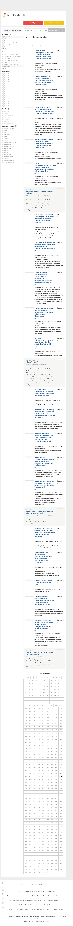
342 (26, 789)
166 (43, 727)
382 (43, 801)
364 (43, 795)
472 (43, 832)
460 (30, 829)
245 (34, 754)
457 (56, 826)
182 (34, 733)
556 (56, 860)
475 (56, 832)
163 (30, 727)
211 (43, 742)
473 (48, 832)
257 (48, 758)
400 (43, 807)
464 (48, 829)
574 (56, 866)
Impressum (63, 916)
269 (61, 761)
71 (44, 696)
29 (51, 683)
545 (48, 857)
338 (48, 786)
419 (48, 813)
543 (39, 857)
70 (40, 696)
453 (39, 826)
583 (56, 869)
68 (32, 696)
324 (26, 782)
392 (48, 804)
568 (30, 866)
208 (30, 742)
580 (43, 869)
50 (47, 689)
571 (43, 866)
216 (26, 745)
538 (56, 854)
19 (55, 680)
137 (34, 717)
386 (61, 801)
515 (34, 848)
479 (34, 835)
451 (30, 826)
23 (29, 683)
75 (58, 696)
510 (52, 844)
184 (43, 733)
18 (51, 680)
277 (56, 764)
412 (56, 810)
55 (25, 693)
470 (34, 832)
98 (62, 702)
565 (56, 863)
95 (51, 702)
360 (26, 795)
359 (61, 792)
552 (39, 860)
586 (30, 872)
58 (36, 693)
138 (39, 717)
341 (61, 786)
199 (30, 739)
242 (61, 751)
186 (52, 733)
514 (30, 848)
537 (52, 854)
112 (43, 708)
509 (48, 844)
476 (61, 832)
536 (48, 854)
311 (48, 776)
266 (48, 761)
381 (39, 801)
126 (26, 714)
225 (26, 748)
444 (39, 823)
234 (26, 751)
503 (61, 841)
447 (52, 823)
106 (56, 705)
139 (43, 717)
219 (39, 745)
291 (39, 770)
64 (58, 693)
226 (30, 748)
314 (61, 776)
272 (34, 764)
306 (26, 776)
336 (39, 786)
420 (52, 813)
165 (39, 727)
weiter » (44, 872)
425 (34, 816)
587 (34, 872)
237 (39, 751)
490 (43, 838)
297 (26, 773)
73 (51, 696)
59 (40, 693)
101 (34, 705)
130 (43, 714)
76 (62, 696)
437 (48, 820)
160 (56, 723)
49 (44, 689)
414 (26, 813)
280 (30, 767)
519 (52, 848)
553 (43, 860)
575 (61, 866)
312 (52, 776)
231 (52, 748)
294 (52, 770)
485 (61, 835)
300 (39, 773)
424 (30, 816)
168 (52, 727)
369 (26, 798)
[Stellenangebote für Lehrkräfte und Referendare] (36, 883)
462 (39, 829)
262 (30, 761)
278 (61, 764)
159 (52, 723)
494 (61, 838)
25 (36, 683)
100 (29, 705)
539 (61, 854)
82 (44, 699)
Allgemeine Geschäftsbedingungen (27, 916)
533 (34, 854)
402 (52, 807)
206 (61, 739)
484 (56, 835)
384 (52, 801)
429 (52, 816)
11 (25, 680)
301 (43, 773)
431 (61, 816)
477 (26, 835)
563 (48, 863)
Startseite (10, 916)
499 (43, 841)
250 (56, 754)
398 (34, 807)
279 (26, 767)
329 (48, 782)
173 (34, 730)
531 (26, 854)
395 (61, 804)
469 (30, 832)
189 (26, 736)
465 (52, 829)
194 (48, 736)
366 (52, 795)
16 (44, 680)
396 (26, 807)
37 (40, 686)
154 (30, 723)
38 (44, 686)
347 (48, 789)
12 (29, 680)
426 (39, 816)
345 (39, 789)
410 (48, 810)
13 (32, 680)
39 (47, 686)
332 (61, 782)
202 (43, 739)
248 (48, 754)
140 (48, 717)
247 (43, 754)
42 (58, 686)
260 (61, 758)
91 (36, 702)
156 (39, 723)
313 (56, 776)
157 (43, 723)
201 (39, 739)
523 (30, 851)
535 (43, 854)
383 (48, 801)
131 (48, 714)
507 (39, 844)
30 (55, 683)
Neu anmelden (55, 23)
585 (26, 872)
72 (47, 696)
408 (39, 810)
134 (61, 714)
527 (48, 851)
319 (43, 779)
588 (39, 872)
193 (43, 736)
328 (43, 782)
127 (30, 714)
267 (52, 761)
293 (48, 770)
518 (48, 848)
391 (43, 804)
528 (52, 851)
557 (61, 860)
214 (56, 742)
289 (30, 770)
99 (25, 705)
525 (39, 851)
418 (43, 813)
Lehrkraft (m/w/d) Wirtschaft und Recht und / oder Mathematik (39, 653)
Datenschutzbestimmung (49, 916)
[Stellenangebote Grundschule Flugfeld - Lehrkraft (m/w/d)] (60, 359)
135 (26, 717)
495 (26, 841)
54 (62, 689)
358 (56, 792)
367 (56, 795)
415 (30, 813)
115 (56, 708)
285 (52, 767)
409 (43, 810)
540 (26, 857)
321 (52, 779)
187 (56, 733)
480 (39, 835)
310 (43, 776)
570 (39, 866)
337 (43, 786)
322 (56, 779)
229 (43, 748)
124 (56, 711)
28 (47, 683)
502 (56, 841)
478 (30, 835)
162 (26, 727)
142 (56, 717)
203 (48, 739)
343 (30, 789)
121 (43, 711)
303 (52, 773)
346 (43, 789)
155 (34, 723)
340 (56, 786)
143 (61, 717)
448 (56, 823)
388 (30, 804)
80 (36, 699)
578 (34, 869)
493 (56, 838)
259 (56, 758)
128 (34, 714)
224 (61, 745)
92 (40, 702)
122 (48, 711)
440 (61, 820)
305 (61, 773)
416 (34, 813)
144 (26, 720)
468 (26, 832)
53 (58, 689)
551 (34, 860)
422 (61, 813)
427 (43, 816)
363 (39, 795)
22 (25, 683)
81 (40, 699)
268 (56, 761)
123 (52, 711)
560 (34, 863)
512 (61, 844)
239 (48, 751)
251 (61, 754)
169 (56, 727)
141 (52, 717)
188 (61, 733)
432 (26, 820)
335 (34, 786)
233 (61, 748)
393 (52, 804)
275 (48, 764)
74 (55, 696)
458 (61, 826)
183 (39, 733)
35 (32, 686)
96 (55, 702)
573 (52, 866)
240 (52, 751)
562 (43, 863)
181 (30, 733)
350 (61, 789)
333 (26, 786)
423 (26, 816)
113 (48, 708)
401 (48, 807)
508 (43, 844)
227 (34, 748)
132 (52, 714)
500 (48, 841)
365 (48, 795)
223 (56, 745)
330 (52, 782)
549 (26, 860)
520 (56, 848)
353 (34, 792)
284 (48, 767)
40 (51, 686)
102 (38, 705)
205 (56, 739)
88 (25, 702)
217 (30, 745)
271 (30, 764)
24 (32, 683)
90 (32, 702)
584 (61, 869)
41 (55, 686)
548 (61, 857)
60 (44, 693)
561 (39, 863)
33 (25, 686)
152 (61, 720)
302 (48, 773)
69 (36, 696)
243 (26, 754)
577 (30, 869)
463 (43, 829)
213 (52, 742)
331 (56, 782)
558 (26, 863)
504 (26, 844)
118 (30, 711)
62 (51, 693)
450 (26, 826)
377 (61, 798)
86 (58, 699)
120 (39, 711)
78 (29, 699)
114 (52, 708)
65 (62, 693)
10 (59, 677)
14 (36, 680)
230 (48, 748)
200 (34, 739)
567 (26, 866)
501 (52, 841)
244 (30, 754)
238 (43, 751)
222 (52, 745)
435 (39, 820)
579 (39, 869)
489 (39, 838)
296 (61, 770)
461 (34, 829)
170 (61, 727)
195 (52, 736)
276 (52, 764)
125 (61, 711)
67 (29, 696)
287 (61, 767)
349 (56, 789)
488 (34, 838)
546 (52, 857)
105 (51, 705)
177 (52, 730)
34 (29, 686)
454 (43, 826)
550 (30, 860)
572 (48, 866)
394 (56, 804)
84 (51, 699)
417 (39, 813)
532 (30, 854)
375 (52, 798)
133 (56, 714)
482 (48, 835)
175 (43, 730)
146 (34, 720)
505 (30, 844)
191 (34, 736)
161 (61, 723)
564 (52, 863)
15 (40, 680)
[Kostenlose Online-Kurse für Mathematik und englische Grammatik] (36, 889)
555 (52, 860)
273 (39, 764)
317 (34, 779)
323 (61, 779)
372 (39, 798)
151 (56, 720)
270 (26, 764)
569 (34, 866)
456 (52, 826)
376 (56, 798)
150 (52, 720)
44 (25, 689)
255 (39, 758)
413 (61, 810)
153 (26, 723)
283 (43, 767)
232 (56, 748)
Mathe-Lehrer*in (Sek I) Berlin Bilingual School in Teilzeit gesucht (40, 512)
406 (30, 810)
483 (52, 835)
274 (43, 764)
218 (34, 745)
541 (30, 857)
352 (30, 792)
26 (40, 683)
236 (34, 751)
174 (39, 730)
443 (34, 823)
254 (34, 758)
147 (39, 720)
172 (30, 730)
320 (48, 779)
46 (32, 689)
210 (39, 742)
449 (61, 823)
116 (61, 708)
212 (48, 742)
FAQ (36, 918)
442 (30, 823)
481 (43, 835)
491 (48, 838)
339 (52, 786)
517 (43, 848)
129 (39, 714)
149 (48, 720)
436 (43, 820)
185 (48, 733)
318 (39, 779)
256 (43, 758)
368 (61, 795)
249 (52, 754)
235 (30, 751)
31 (58, 683)
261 (26, 761)
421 (56, 813)
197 (61, 736)
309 (39, 776)
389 (34, 804)
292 (43, 770)
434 (34, 820)
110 (34, 708)
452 (34, 826)
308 (34, 776)
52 (55, 689)
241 (56, 751)
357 (52, 792)
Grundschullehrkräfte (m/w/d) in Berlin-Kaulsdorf (39, 192)
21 (62, 680)
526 (43, 851)
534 (39, 854)
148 (43, 720)
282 (39, 767)
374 (48, 798)
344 (34, 789)
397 (30, 807)
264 (39, 761)
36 (36, 686)
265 (43, 761)
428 (48, 816)
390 (39, 804)
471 (39, 832)
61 (47, 693)
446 (48, 823)
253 (30, 758)
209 (34, 742)
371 (34, 798)
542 (34, 857)
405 (26, 810)
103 (43, 705)
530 (61, 851)
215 (61, 742)
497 (34, 841)
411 (52, 810)
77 (25, 699)
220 (43, 745)
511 (56, 844)
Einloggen (34, 23)
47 (36, 689)
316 (30, 779)
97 (58, 702)
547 (56, 857)
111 (39, 708)
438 (52, 820)
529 (56, 851)
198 (26, 739)
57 (32, 693)
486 (26, 838)
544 (43, 857)
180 (26, 733)
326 (34, 782)
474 (52, 832)
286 (56, 767)
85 (55, 699)
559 (30, 863)
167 (48, 727)
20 (58, 680)
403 (56, 807)
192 (39, 736)
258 (52, 758)
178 (56, 730)
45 (29, 689)
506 (34, 844)
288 (26, 770)
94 (47, 702)
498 (39, 841)
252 (26, 758)
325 (30, 782)
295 (56, 770)
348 (52, 789)
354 (39, 792)
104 (47, 705)
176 (48, 730)
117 (26, 711)
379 (30, 801)
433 (30, 820)
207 (26, 742)
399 (39, 807)
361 (30, 795)
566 (61, 863)
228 (39, 748)
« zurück (27, 677)
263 (34, 761)
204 (52, 739)
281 (34, 767)
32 (62, 683)
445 (43, 823)
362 (34, 795)
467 (61, 829)
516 (39, 848)
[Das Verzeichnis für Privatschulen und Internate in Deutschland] (36, 903)
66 (25, 696)
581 (48, 869)
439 (56, 820)
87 (62, 699)
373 (43, 798)
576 (26, 869)
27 (44, 683)
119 (34, 711)
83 (47, 699)
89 (29, 702)
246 (39, 754)
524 (34, 851)
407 (34, 810)
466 (56, 829)
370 (30, 798)
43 (62, 686)
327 (39, 782)
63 (55, 693)
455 (48, 826)
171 (26, 730)
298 (30, 773)
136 (30, 717)
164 (34, 727)
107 (60, 705)
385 (56, 801)
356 (48, 792)
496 (30, 841)
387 (26, 804)
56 (29, 693)
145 (30, 720)
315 (26, 779)
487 (30, 838)
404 (61, 807)
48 (40, 689)
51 (51, 689)
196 (56, 736)
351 (26, 792)
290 (34, 770)
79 (32, 699)
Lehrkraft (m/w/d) (32, 362)
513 (26, 848)
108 (26, 708)
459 (26, 829)
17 (47, 680)
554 (48, 860)
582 (52, 869)
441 (26, 823)
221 (48, 745)
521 (61, 848)
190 (30, 736)
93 (44, 702)
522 (26, 851)
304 (56, 773)
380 (34, 801)
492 (52, 838)
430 (56, 816)
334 (30, 786)
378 (26, 801)
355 (43, 792)
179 (61, 730)
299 (34, 773)
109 (30, 708)
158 (48, 723)
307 (30, 776)
